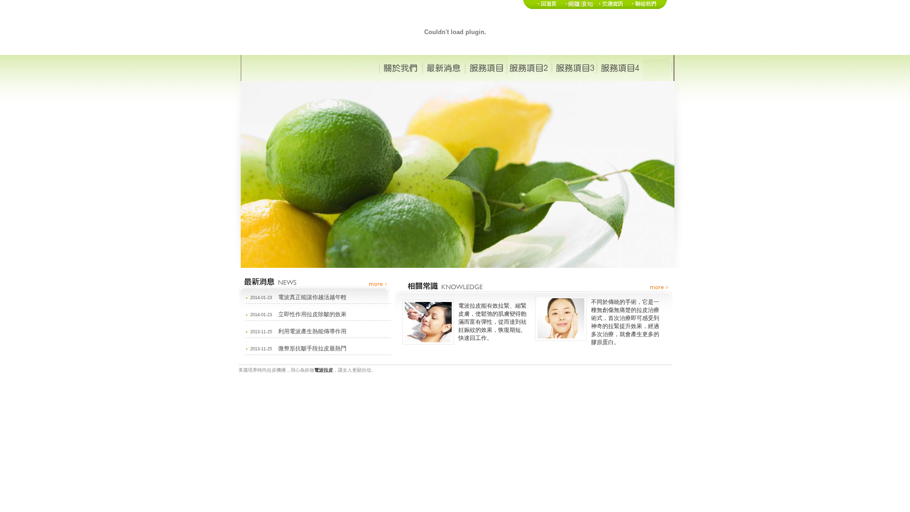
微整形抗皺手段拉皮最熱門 (312, 348)
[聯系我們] (647, 7)
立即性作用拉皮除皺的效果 (312, 314)
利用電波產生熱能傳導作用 (312, 331)
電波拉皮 (323, 370)
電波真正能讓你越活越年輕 (312, 297)
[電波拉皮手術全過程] (577, 7)
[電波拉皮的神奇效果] (611, 7)
